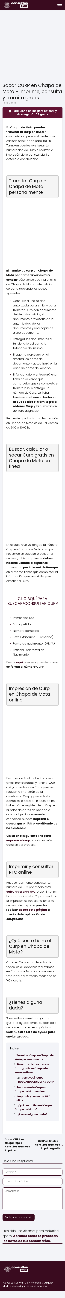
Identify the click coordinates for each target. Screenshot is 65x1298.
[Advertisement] (32, 46)
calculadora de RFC (20, 892)
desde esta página (33, 910)
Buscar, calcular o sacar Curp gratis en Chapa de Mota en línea (32, 1068)
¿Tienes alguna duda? (32, 1114)
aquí (19, 662)
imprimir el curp (18, 840)
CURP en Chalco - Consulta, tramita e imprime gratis (47, 1144)
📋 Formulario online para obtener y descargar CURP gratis (32, 112)
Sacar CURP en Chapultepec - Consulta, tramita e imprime (17, 1145)
